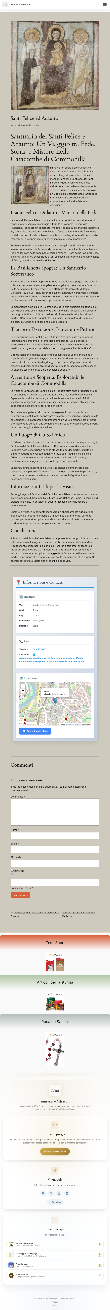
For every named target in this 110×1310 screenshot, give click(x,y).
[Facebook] (43, 1193)
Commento (18, 796)
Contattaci (56, 1202)
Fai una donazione (53, 1151)
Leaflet (62, 724)
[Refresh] (12, 875)
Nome (15, 829)
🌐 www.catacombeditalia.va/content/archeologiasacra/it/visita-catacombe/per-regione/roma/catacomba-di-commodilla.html (52, 658)
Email (15, 843)
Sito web (16, 857)
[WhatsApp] (59, 1193)
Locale (36, 125)
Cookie (55, 1305)
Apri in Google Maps (37, 731)
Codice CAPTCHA (21, 888)
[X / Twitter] (51, 1193)
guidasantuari (23, 125)
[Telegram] (67, 1193)
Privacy (55, 1302)
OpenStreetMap (74, 724)
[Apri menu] (105, 4)
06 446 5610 (39, 649)
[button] (55, 701)
